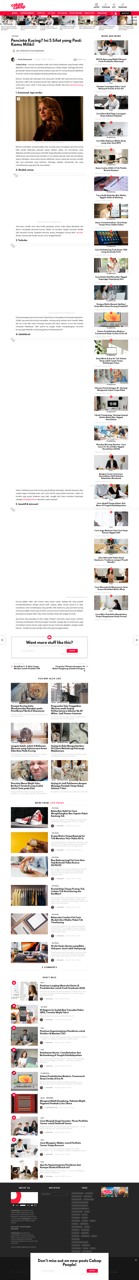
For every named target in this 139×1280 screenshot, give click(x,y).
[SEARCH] (112, 13)
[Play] (14, 1205)
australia (89, 1193)
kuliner (88, 1227)
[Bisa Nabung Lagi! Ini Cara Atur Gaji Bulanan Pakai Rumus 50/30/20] (29, 866)
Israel (93, 1220)
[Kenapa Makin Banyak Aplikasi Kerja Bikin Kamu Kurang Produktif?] (111, 292)
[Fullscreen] (35, 1205)
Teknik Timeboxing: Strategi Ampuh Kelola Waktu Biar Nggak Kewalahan (111, 417)
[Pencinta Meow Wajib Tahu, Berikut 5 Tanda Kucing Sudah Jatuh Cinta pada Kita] (29, 770)
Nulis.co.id (84, 597)
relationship (77, 1248)
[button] (24, 1200)
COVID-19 (76, 1214)
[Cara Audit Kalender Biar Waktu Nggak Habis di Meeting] (107, 20)
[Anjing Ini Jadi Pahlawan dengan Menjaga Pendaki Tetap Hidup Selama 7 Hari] (69, 770)
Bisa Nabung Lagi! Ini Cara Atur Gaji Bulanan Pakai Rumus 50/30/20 (68, 862)
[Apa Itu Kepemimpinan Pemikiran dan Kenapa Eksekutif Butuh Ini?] (24, 1170)
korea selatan (77, 1227)
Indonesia (76, 1220)
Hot (114, 7)
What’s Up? (89, 13)
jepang (75, 1223)
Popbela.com (60, 142)
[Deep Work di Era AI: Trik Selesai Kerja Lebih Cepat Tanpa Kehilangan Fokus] (111, 347)
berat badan (77, 1196)
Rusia (93, 1248)
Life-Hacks (62, 13)
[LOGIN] (115, 13)
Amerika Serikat (78, 1193)
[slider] (22, 1205)
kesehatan (84, 1223)
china (87, 1211)
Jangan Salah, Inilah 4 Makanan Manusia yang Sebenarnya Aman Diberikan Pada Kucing (29, 748)
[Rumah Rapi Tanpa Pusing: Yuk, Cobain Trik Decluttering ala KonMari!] (29, 895)
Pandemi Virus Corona (80, 1242)
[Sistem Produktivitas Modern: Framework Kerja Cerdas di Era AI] (24, 1081)
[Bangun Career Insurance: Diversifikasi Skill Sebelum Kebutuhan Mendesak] (111, 462)
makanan (76, 1230)
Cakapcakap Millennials (80, 1208)
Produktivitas (45, 1073)
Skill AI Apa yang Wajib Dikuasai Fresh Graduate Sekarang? (9, 28)
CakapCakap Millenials (80, 1202)
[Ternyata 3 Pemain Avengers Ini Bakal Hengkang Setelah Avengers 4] (136, 640)
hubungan (76, 1217)
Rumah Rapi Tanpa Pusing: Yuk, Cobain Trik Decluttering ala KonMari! (68, 891)
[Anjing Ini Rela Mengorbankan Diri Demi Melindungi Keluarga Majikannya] (69, 733)
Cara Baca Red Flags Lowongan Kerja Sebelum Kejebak (48, 28)
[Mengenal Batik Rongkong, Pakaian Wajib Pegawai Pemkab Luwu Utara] (24, 1104)
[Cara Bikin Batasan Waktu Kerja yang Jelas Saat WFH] (68, 20)
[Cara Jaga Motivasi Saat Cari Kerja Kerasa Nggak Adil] (111, 519)
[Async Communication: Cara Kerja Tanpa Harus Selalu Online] (127, 20)
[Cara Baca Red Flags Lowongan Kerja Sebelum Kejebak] (49, 20)
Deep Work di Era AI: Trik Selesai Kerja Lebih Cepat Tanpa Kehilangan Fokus (111, 361)
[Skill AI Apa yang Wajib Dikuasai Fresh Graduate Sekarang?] (10, 20)
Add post (125, 13)
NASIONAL (49, 1098)
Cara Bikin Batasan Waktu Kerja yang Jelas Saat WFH (68, 28)
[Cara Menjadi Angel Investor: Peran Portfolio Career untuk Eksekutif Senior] (24, 1126)
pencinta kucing (76, 85)
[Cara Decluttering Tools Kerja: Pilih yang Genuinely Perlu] (111, 238)
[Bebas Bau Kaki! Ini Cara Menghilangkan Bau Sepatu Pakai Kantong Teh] (29, 817)
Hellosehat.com (69, 313)
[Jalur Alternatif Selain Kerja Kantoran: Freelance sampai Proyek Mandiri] (111, 546)
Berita (14, 13)
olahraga (76, 1239)
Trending (122, 7)
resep (86, 1248)
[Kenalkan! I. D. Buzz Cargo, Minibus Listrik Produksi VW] (2, 640)
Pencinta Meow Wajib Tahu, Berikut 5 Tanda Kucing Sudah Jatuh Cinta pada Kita (27, 785)
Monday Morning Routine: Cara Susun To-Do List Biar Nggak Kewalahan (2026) (111, 447)
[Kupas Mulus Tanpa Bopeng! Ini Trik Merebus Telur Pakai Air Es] (29, 842)
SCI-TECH (51, 13)
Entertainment (27, 13)
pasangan (76, 1245)
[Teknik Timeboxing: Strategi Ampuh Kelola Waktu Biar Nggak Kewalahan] (111, 403)
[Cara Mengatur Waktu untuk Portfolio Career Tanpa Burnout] (24, 1148)
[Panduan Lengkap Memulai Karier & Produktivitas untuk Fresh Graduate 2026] (24, 991)
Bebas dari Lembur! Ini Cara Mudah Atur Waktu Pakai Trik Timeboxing (67, 920)
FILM (85, 1214)
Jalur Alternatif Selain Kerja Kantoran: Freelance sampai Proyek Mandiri (111, 560)
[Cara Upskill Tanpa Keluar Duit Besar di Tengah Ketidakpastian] (111, 491)
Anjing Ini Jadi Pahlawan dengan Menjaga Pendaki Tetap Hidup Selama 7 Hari (69, 785)
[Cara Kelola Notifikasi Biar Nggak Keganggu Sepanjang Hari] (111, 265)
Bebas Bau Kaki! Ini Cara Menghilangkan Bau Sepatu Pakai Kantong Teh (69, 813)
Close (136, 1260)
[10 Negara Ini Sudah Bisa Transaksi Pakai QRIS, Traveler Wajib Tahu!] (24, 1014)
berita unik (88, 1196)
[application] (24, 1199)
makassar (86, 1230)
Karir (42, 982)
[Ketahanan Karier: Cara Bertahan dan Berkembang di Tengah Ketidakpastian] (24, 1058)
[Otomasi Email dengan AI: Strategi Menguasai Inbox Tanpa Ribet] (111, 376)
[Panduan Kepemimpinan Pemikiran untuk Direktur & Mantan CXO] (24, 1036)
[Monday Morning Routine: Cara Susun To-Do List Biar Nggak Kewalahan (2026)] (111, 433)
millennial (76, 1236)
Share (18, 98)
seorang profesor (29, 499)
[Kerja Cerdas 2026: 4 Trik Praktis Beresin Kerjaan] (88, 20)
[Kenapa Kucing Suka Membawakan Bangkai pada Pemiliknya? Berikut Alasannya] (29, 693)
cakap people (77, 1211)
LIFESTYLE (41, 13)
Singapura (76, 1251)
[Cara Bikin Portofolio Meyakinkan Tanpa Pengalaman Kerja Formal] (111, 602)
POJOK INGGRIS (75, 13)
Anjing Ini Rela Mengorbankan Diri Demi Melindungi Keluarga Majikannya (67, 748)
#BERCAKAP (102, 13)
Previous (1, 23)
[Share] (49, 118)
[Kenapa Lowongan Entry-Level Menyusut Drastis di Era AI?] (29, 20)
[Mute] (32, 1205)
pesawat (86, 1245)
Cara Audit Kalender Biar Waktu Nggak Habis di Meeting (107, 28)
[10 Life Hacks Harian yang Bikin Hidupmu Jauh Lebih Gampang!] (29, 952)
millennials (86, 1236)
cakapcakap (77, 1199)
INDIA (85, 1217)
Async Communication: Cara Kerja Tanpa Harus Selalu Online (126, 28)
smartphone (87, 1251)
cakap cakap (89, 1199)
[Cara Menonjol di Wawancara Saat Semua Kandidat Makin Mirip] (111, 575)
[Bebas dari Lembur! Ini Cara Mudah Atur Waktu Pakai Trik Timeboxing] (29, 923)
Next (138, 23)
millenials (85, 1233)
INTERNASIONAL (62, 702)
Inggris (85, 1220)
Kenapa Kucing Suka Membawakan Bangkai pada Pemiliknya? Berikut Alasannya (27, 708)
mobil (94, 1236)
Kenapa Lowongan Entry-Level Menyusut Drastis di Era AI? (29, 28)
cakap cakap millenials (80, 1205)
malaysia (76, 1233)
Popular (106, 7)
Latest (97, 7)
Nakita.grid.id (56, 222)
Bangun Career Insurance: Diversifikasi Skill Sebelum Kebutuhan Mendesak (111, 476)
